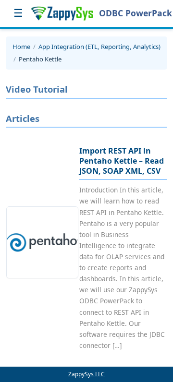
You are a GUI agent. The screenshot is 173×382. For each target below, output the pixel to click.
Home (21, 46)
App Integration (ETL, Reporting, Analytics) (99, 46)
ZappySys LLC (86, 374)
